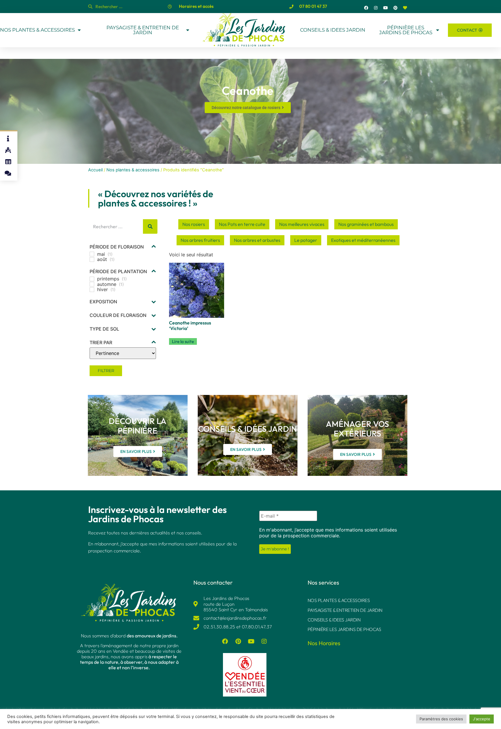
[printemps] (92, 279)
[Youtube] (386, 8)
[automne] (92, 284)
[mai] (92, 254)
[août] (92, 259)
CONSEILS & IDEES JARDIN (332, 30)
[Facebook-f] (366, 8)
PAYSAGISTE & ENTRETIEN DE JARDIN (142, 30)
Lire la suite (183, 341)
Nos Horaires (324, 643)
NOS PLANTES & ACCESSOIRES (37, 30)
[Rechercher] (150, 226)
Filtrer (106, 370)
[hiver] (92, 289)
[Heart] (405, 8)
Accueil (95, 170)
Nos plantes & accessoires (132, 170)
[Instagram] (376, 8)
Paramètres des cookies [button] (441, 719)
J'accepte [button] (481, 719)
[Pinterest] (395, 8)
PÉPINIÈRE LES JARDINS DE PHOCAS (405, 30)
